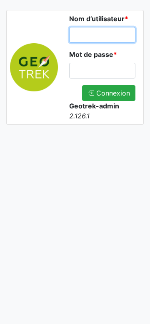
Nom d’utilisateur (98, 19)
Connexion (112, 93)
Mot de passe (93, 54)
